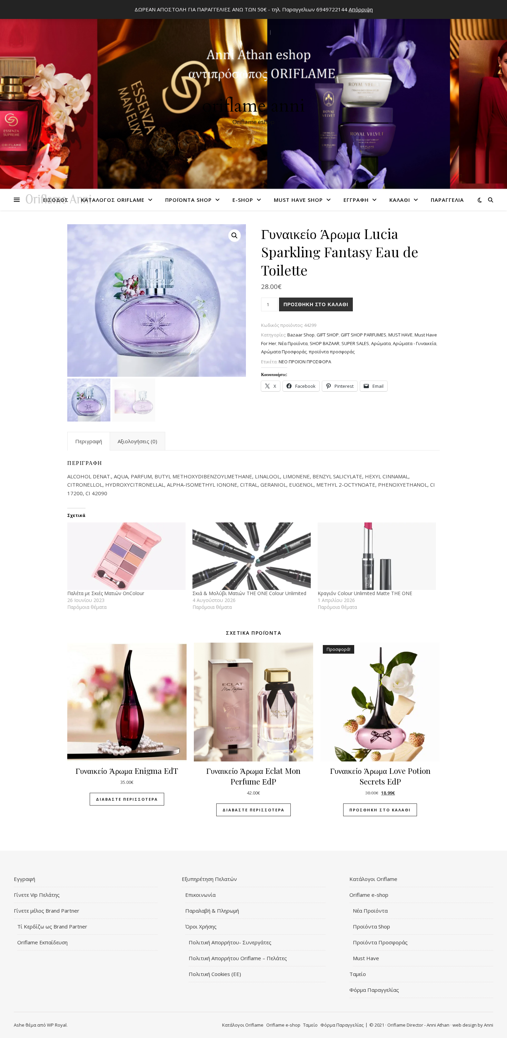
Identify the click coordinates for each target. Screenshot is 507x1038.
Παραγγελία (447, 199)
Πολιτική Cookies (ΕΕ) (215, 973)
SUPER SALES (355, 343)
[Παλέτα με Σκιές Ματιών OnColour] (126, 556)
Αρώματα (381, 343)
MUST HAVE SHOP (298, 199)
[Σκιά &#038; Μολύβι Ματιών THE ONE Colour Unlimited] (251, 556)
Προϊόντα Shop (188, 199)
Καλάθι (399, 199)
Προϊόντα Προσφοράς (380, 942)
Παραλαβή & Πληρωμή (212, 910)
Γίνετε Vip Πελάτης (37, 894)
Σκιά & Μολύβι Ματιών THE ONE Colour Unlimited (249, 593)
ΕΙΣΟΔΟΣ (56, 199)
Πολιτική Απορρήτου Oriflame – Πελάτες (238, 958)
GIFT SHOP (328, 335)
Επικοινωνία (200, 894)
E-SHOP (242, 199)
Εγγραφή (356, 199)
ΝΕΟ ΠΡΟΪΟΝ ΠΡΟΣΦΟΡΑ (305, 362)
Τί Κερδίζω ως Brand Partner (52, 926)
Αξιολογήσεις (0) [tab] (137, 441)
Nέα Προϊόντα (293, 343)
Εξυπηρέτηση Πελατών (209, 878)
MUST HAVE (400, 335)
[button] (234, 235)
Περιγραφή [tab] (88, 441)
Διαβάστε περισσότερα (127, 799)
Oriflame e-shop (368, 894)
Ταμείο (357, 973)
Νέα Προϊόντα (370, 910)
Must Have (366, 958)
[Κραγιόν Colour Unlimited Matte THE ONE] (377, 556)
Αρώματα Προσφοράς (284, 352)
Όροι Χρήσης (201, 926)
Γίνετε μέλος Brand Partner (46, 910)
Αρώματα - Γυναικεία (414, 343)
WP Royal (57, 1025)
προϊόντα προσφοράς (332, 352)
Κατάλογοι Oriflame (373, 878)
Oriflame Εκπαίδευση (42, 942)
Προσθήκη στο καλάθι (316, 304)
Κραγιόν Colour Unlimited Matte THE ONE (365, 593)
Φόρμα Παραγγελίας (374, 989)
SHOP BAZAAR (324, 343)
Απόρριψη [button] (361, 9)
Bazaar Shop (301, 335)
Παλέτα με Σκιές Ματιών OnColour (105, 593)
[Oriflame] (253, 97)
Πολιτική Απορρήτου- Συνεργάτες (230, 942)
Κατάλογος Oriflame (113, 199)
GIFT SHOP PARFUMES (363, 335)
